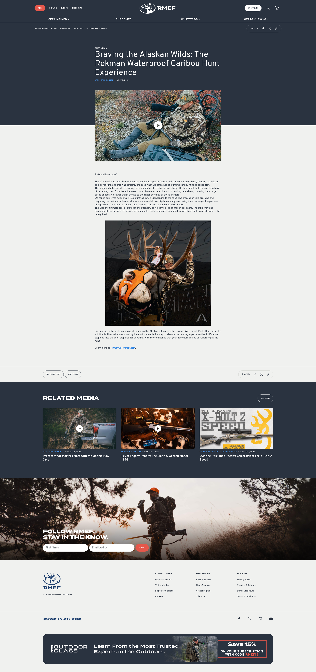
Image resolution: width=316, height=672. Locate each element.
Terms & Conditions (246, 596)
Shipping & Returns (246, 585)
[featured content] (158, 649)
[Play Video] (158, 125)
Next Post (73, 374)
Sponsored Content (105, 80)
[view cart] (277, 8)
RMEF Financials (203, 580)
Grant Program (203, 591)
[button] (263, 29)
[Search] (268, 8)
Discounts (77, 8)
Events (64, 8)
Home (37, 29)
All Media (265, 398)
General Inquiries (163, 580)
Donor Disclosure (245, 591)
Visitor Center (162, 585)
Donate (53, 8)
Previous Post (53, 374)
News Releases (203, 585)
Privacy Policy (243, 580)
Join (40, 8)
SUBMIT (142, 548)
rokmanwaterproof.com (123, 348)
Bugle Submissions (164, 591)
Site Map (200, 596)
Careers (159, 596)
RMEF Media (44, 29)
